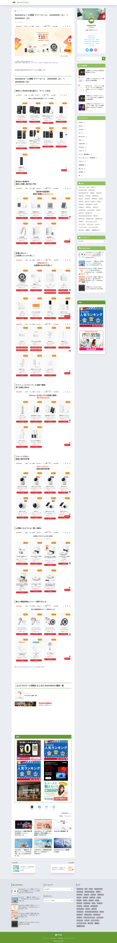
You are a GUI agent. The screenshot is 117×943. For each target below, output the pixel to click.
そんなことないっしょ (91, 221)
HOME (59, 935)
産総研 (88, 230)
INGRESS (95, 195)
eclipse (98, 193)
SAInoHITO (91, 35)
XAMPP (81, 221)
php (95, 204)
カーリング (82, 224)
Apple (81, 126)
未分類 (82, 172)
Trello (98, 210)
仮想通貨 (82, 165)
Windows (81, 218)
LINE (101, 198)
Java (81, 198)
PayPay (81, 204)
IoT (70, 813)
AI (88, 187)
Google (82, 129)
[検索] (103, 58)
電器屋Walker (95, 230)
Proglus (81, 207)
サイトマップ (46, 938)
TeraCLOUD (90, 210)
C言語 (92, 193)
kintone (87, 198)
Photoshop (89, 204)
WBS (95, 215)
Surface (95, 207)
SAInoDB (91, 45)
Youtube (82, 147)
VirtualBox (88, 213)
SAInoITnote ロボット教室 (91, 43)
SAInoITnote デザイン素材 (91, 39)
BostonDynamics (83, 193)
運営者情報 (60, 938)
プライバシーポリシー (69, 938)
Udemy (81, 213)
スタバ (97, 224)
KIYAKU (94, 198)
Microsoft (83, 136)
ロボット (82, 161)
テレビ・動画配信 (85, 154)
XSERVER (83, 143)
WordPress (99, 218)
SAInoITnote (22, 2)
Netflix (93, 201)
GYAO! (87, 195)
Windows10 (89, 218)
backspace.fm (83, 190)
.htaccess (82, 187)
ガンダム (90, 224)
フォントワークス (93, 227)
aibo (92, 187)
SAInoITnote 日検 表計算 (91, 41)
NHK (99, 201)
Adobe (82, 122)
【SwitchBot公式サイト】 (28, 667)
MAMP (81, 201)
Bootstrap (92, 190)
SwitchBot (68, 816)
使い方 (82, 168)
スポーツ (82, 151)
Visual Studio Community (85, 215)
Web (81, 140)
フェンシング (82, 227)
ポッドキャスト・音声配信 (88, 158)
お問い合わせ (53, 938)
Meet (87, 201)
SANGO (88, 207)
